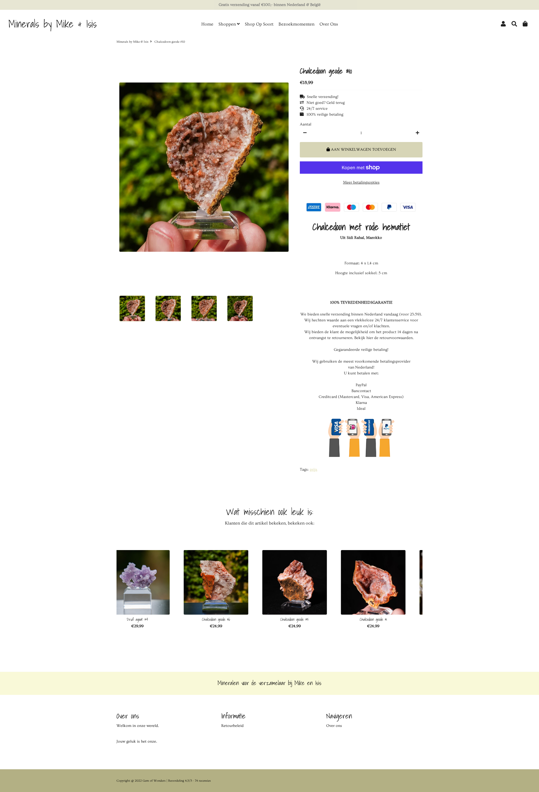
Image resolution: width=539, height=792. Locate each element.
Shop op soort (259, 24)
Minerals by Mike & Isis (133, 42)
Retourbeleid (232, 726)
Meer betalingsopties (361, 182)
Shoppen (227, 24)
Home (207, 24)
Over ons (328, 24)
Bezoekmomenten (296, 24)
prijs (313, 469)
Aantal (305, 124)
